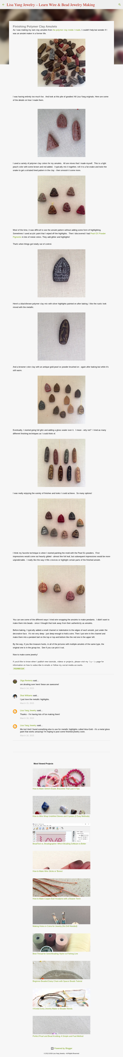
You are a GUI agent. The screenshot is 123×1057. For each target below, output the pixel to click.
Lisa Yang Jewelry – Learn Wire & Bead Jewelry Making (51, 4)
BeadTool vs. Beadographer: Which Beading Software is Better (59, 844)
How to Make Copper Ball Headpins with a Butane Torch (57, 899)
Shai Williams (26, 695)
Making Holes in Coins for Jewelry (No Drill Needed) (55, 926)
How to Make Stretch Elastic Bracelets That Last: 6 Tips (56, 789)
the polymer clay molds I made (66, 30)
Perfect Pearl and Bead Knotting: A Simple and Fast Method (58, 1036)
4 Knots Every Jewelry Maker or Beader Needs (52, 1009)
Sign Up (92, 661)
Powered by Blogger (63, 1048)
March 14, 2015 (27, 688)
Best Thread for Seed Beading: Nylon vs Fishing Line (55, 954)
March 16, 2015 (27, 718)
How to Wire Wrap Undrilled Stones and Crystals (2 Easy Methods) (61, 816)
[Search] (98, 4)
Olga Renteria (26, 680)
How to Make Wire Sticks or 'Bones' (48, 871)
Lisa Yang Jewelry (28, 710)
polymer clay (19, 668)
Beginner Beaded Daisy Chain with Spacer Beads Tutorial (57, 981)
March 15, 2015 (27, 703)
